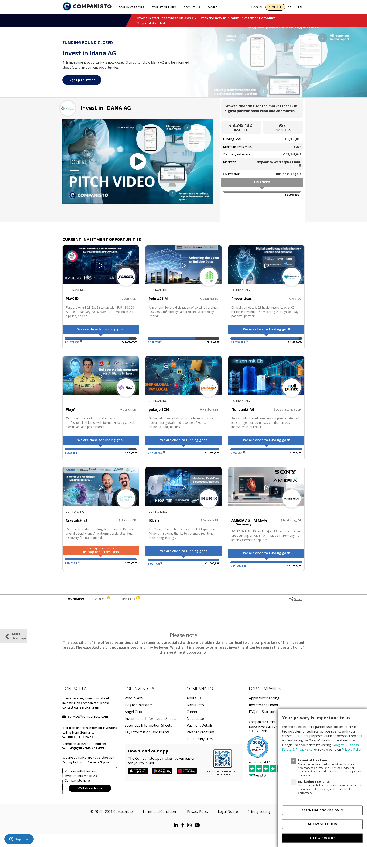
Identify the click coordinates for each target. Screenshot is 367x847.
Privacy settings (259, 811)
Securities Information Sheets (148, 725)
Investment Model (263, 705)
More (212, 7)
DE (289, 7)
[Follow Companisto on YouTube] (198, 825)
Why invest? (134, 698)
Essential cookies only (322, 810)
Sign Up (275, 7)
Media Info (195, 705)
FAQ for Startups (262, 712)
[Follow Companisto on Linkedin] (177, 825)
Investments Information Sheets (150, 718)
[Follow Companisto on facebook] (183, 825)
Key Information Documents (147, 732)
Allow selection (322, 824)
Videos (102, 598)
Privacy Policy (197, 811)
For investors (131, 7)
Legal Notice (228, 811)
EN (300, 7)
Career (192, 712)
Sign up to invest (82, 80)
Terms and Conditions (160, 811)
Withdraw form (90, 788)
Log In (256, 7)
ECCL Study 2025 (200, 739)
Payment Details (200, 725)
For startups (164, 7)
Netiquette (195, 718)
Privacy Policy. (352, 749)
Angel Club (133, 712)
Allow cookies (322, 838)
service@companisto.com (73, 716)
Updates (130, 598)
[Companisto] (87, 7)
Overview (76, 599)
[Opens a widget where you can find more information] (19, 839)
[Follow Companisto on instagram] (190, 825)
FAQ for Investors (139, 705)
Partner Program (200, 732)
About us (192, 7)
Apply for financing (264, 698)
